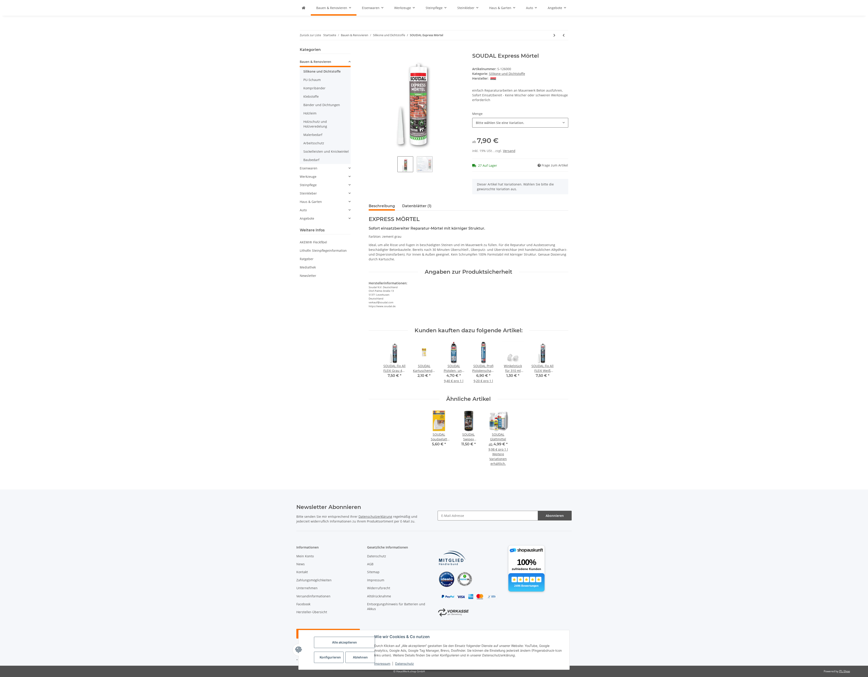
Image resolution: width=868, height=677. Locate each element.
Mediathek (308, 267)
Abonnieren (555, 515)
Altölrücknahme (379, 596)
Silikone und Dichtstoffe (507, 73)
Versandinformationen (313, 596)
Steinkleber (308, 193)
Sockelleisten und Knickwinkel (326, 151)
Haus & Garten (311, 202)
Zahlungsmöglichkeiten (314, 580)
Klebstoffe (311, 96)
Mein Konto (305, 556)
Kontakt (302, 572)
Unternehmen (307, 588)
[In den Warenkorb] (372, 50)
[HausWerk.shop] (303, 8)
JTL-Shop (844, 671)
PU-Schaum (312, 80)
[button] (325, 62)
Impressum (382, 663)
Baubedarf (311, 160)
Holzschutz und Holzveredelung (315, 123)
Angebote (307, 218)
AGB (370, 564)
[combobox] (520, 123)
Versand (509, 151)
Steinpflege (308, 185)
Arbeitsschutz (313, 143)
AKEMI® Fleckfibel (313, 242)
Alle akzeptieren (344, 642)
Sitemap (373, 572)
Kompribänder (314, 88)
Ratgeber (307, 259)
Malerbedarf (312, 135)
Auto (303, 210)
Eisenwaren (308, 168)
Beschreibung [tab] (382, 206)
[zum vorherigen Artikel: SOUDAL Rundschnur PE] (563, 35)
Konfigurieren (330, 657)
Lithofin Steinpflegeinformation (323, 250)
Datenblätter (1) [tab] (417, 206)
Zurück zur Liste (310, 35)
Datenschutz (404, 663)
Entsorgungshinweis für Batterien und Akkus (396, 606)
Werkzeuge (308, 176)
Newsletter (308, 275)
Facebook (303, 604)
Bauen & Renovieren (315, 61)
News (300, 564)
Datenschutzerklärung (375, 516)
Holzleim (309, 113)
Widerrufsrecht (378, 588)
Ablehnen (360, 657)
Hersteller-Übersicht (311, 612)
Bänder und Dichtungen (321, 105)
